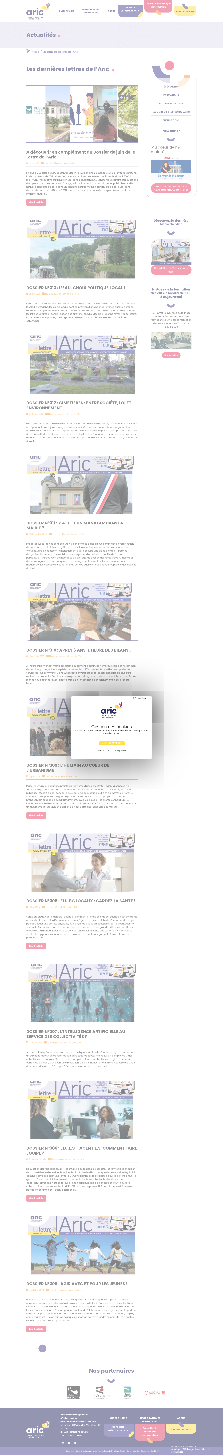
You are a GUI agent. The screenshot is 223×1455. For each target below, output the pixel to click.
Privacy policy (120, 751)
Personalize (103, 751)
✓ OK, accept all (112, 743)
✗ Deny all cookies (141, 698)
